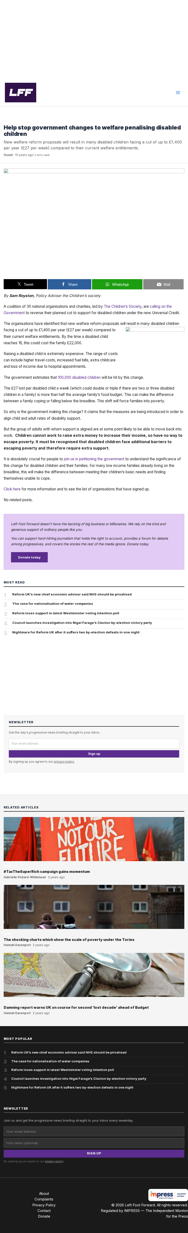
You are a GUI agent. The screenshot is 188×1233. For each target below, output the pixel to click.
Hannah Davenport (17, 945)
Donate (44, 1216)
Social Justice (16, 120)
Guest (8, 155)
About (44, 1193)
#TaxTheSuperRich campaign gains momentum (47, 871)
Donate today (29, 557)
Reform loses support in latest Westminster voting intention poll (65, 613)
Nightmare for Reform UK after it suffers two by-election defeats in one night (76, 632)
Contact (44, 1211)
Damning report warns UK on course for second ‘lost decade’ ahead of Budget (76, 1007)
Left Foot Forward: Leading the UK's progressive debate (20, 92)
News (8, 866)
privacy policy (64, 761)
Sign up (94, 754)
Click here (12, 489)
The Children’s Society (122, 306)
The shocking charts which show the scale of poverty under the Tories (69, 939)
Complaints (44, 1199)
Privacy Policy (44, 1205)
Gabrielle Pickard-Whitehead (25, 877)
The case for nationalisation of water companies (52, 603)
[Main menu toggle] (178, 92)
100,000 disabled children (79, 377)
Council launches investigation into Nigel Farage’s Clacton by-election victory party (82, 623)
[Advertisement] (94, 39)
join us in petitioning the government (94, 459)
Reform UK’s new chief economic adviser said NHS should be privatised (72, 594)
